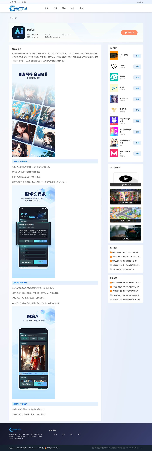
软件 (55, 8)
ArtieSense (124, 98)
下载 (137, 55)
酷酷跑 (122, 76)
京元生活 (123, 109)
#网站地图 (140, 2)
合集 (81, 8)
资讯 (72, 8)
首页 (46, 8)
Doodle (122, 65)
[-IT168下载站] (18, 8)
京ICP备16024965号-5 (53, 448)
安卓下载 (130, 32)
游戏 (64, 8)
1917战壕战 (124, 55)
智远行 (122, 87)
